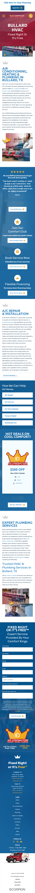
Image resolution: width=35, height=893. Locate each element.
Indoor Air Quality (17, 815)
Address (4, 676)
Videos (17, 803)
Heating (17, 809)
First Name (5, 646)
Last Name (5, 653)
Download (19, 483)
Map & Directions (17, 778)
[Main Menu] (3, 16)
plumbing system (18, 557)
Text (19, 477)
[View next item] (21, 203)
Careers (17, 834)
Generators (17, 818)
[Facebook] (14, 842)
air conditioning (16, 88)
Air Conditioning (17, 806)
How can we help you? (9, 691)
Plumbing (17, 812)
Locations (17, 822)
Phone (4, 661)
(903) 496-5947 (25, 747)
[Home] (17, 16)
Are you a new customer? (10, 684)
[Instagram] (17, 842)
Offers (17, 825)
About (17, 800)
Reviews (17, 828)
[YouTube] (21, 842)
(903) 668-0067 (17, 792)
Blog (17, 831)
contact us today (11, 575)
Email (19, 480)
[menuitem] (17, 879)
